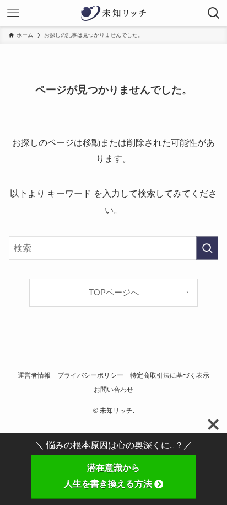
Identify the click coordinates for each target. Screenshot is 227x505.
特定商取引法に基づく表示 (169, 375)
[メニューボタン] (13, 13)
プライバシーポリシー (90, 375)
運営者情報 (34, 375)
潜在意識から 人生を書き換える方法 (130, 476)
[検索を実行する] (207, 248)
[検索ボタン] (214, 13)
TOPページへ (114, 292)
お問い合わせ (113, 390)
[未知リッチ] (113, 13)
